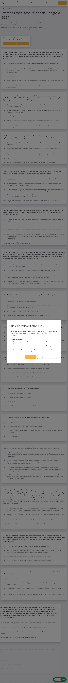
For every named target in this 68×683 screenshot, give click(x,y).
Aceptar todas (30, 357)
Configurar (42, 357)
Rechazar (52, 357)
